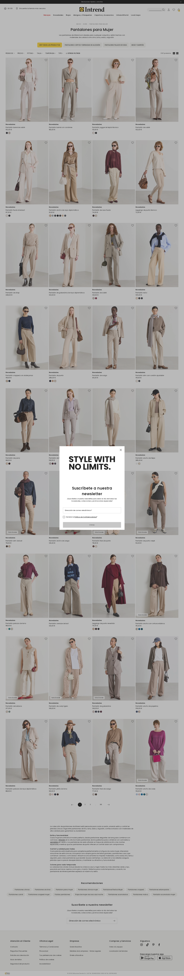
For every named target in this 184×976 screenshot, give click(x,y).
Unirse (92, 525)
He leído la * (81, 517)
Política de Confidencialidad (85, 517)
